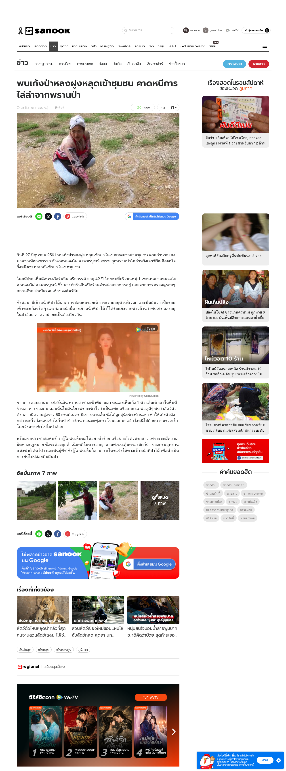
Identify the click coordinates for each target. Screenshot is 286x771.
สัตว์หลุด (25, 649)
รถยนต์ (140, 46)
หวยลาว (232, 493)
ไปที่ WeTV (150, 697)
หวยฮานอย (247, 518)
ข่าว (53, 46)
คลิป (172, 46)
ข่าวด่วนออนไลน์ (233, 485)
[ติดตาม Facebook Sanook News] (235, 451)
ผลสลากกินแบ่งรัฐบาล (219, 510)
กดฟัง (146, 107)
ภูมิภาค (83, 649)
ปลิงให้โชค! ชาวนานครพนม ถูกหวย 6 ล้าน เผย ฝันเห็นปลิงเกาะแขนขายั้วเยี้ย (235, 314)
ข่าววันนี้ (228, 518)
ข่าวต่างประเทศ (253, 493)
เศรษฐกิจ (107, 46)
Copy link (78, 216)
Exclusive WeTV (192, 46)
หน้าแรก (24, 46)
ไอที (151, 46)
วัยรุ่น (161, 46)
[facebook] (57, 216)
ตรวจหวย (246, 510)
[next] (173, 732)
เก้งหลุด (43, 649)
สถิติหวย (211, 518)
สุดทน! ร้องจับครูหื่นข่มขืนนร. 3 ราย (233, 255)
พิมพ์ (62, 107)
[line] (38, 216)
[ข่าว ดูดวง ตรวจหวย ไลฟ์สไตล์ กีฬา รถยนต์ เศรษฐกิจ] (43, 31)
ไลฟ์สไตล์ (124, 46)
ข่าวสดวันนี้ (213, 493)
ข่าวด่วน (211, 485)
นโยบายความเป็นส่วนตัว (227, 765)
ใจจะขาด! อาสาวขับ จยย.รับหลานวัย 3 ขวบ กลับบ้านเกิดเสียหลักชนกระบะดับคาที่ (235, 430)
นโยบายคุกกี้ (248, 765)
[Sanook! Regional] (28, 667)
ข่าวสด (233, 501)
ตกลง (265, 760)
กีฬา (94, 46)
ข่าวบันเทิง (79, 46)
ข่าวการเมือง (214, 501)
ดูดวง (64, 46)
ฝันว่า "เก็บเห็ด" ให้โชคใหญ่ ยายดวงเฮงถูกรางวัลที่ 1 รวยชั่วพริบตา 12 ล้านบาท (235, 143)
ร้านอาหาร (26, 408)
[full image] (36, 500)
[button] (126, 30)
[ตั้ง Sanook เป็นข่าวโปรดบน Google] (98, 560)
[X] (48, 216)
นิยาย (212, 46)
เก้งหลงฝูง (63, 649)
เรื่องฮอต (40, 46)
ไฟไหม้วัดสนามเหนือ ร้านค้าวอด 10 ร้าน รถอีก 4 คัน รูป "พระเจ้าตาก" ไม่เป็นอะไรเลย (234, 374)
